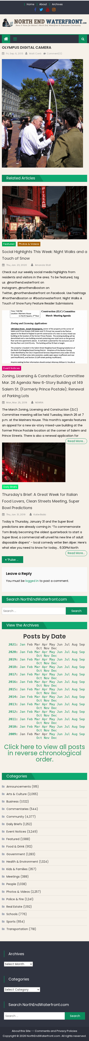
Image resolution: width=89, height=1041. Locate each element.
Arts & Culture (16, 794)
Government (15, 854)
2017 (12, 674)
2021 (12, 644)
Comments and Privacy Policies (56, 1031)
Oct (39, 656)
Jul (67, 652)
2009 (12, 734)
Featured (8, 244)
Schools (12, 914)
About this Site (21, 1031)
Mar (37, 652)
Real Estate (14, 907)
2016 (12, 682)
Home (30, 4)
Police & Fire (15, 899)
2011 (12, 719)
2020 (12, 652)
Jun (60, 652)
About (43, 4)
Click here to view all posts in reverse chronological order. (44, 753)
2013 (12, 704)
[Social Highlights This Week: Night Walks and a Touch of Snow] (44, 212)
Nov (46, 656)
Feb (30, 652)
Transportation (17, 929)
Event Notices (11, 368)
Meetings (13, 876)
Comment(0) (54, 53)
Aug (74, 652)
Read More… (76, 441)
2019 (12, 659)
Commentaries (17, 809)
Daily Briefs (10, 487)
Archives (57, 4)
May (52, 652)
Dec (54, 656)
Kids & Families (17, 869)
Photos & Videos (29, 244)
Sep (82, 652)
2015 (12, 689)
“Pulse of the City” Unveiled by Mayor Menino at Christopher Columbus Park (15, 560)
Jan (22, 644)
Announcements (18, 786)
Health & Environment (22, 862)
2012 (12, 712)
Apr (45, 652)
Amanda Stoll (43, 265)
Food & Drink (15, 846)
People (11, 884)
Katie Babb (40, 514)
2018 (12, 667)
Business (12, 801)
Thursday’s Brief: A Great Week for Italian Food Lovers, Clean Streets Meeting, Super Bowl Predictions (40, 501)
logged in (32, 581)
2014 (12, 697)
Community (15, 817)
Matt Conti (35, 53)
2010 (12, 726)
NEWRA (39, 402)
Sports (11, 921)
